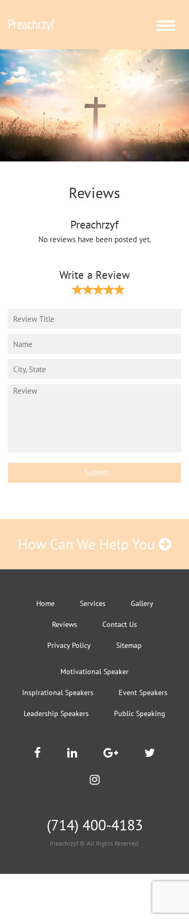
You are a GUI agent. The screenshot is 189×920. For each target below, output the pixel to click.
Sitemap (129, 645)
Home (45, 603)
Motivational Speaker (94, 671)
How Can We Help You (88, 544)
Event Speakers (143, 692)
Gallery (142, 603)
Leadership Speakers (56, 713)
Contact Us (119, 624)
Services (93, 603)
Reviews (64, 624)
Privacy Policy (69, 645)
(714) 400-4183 (95, 825)
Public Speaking (139, 713)
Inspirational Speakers (57, 692)
